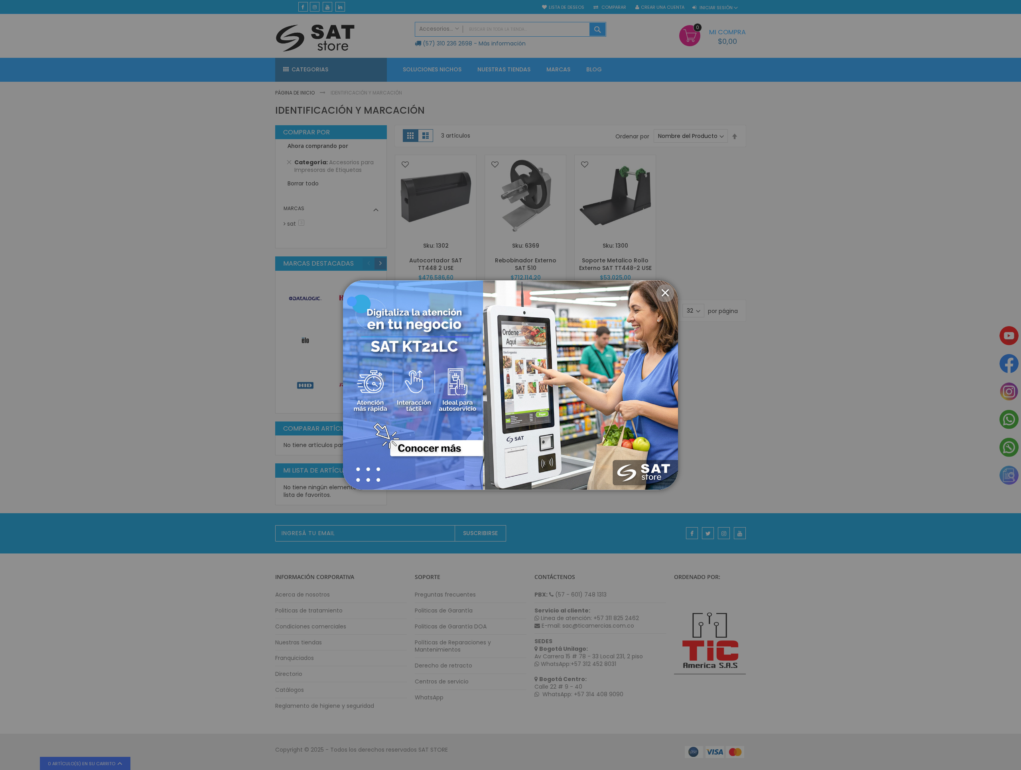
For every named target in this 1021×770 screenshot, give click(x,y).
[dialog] (510, 385)
